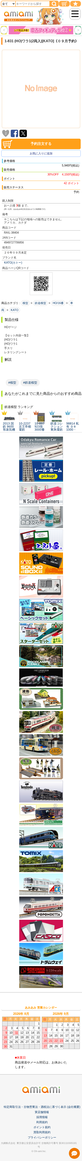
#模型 (12, 382)
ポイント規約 (42, 1127)
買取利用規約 (42, 1132)
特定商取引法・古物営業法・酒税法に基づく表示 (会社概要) (42, 1107)
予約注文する (41, 143)
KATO (14, 310)
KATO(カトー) (13, 262)
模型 (25, 303)
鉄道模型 (40, 303)
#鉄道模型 (30, 382)
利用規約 (42, 1122)
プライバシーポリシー (42, 1137)
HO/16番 (58, 303)
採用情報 (42, 1117)
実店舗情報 (42, 1112)
